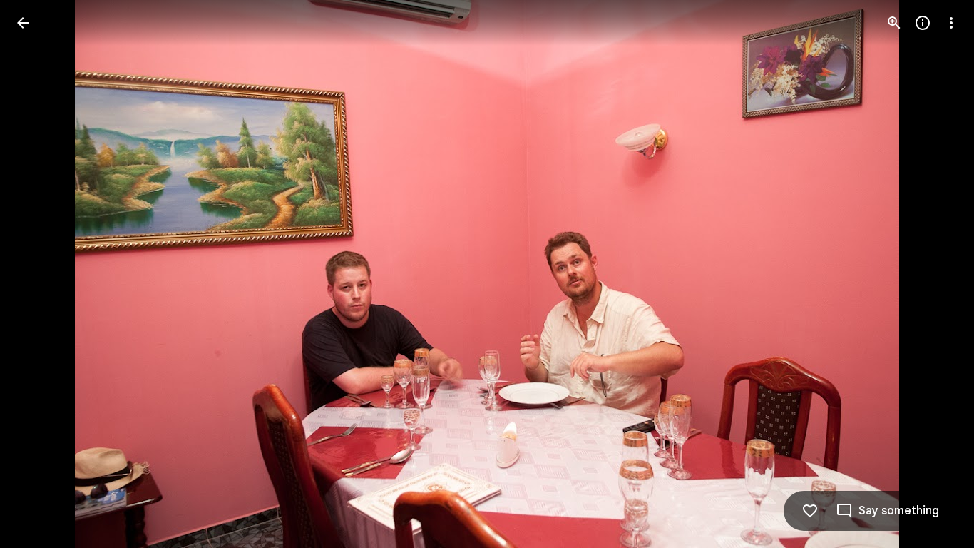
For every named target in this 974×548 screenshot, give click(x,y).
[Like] (810, 510)
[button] (40, 274)
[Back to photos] (23, 23)
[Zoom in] (894, 23)
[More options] (951, 23)
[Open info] (922, 23)
